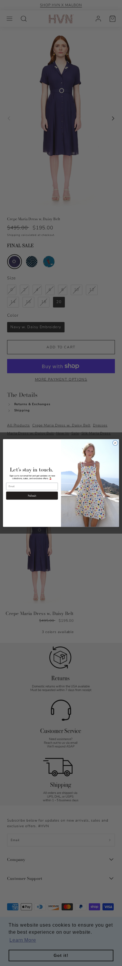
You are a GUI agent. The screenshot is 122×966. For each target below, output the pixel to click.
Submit (32, 496)
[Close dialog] (115, 443)
